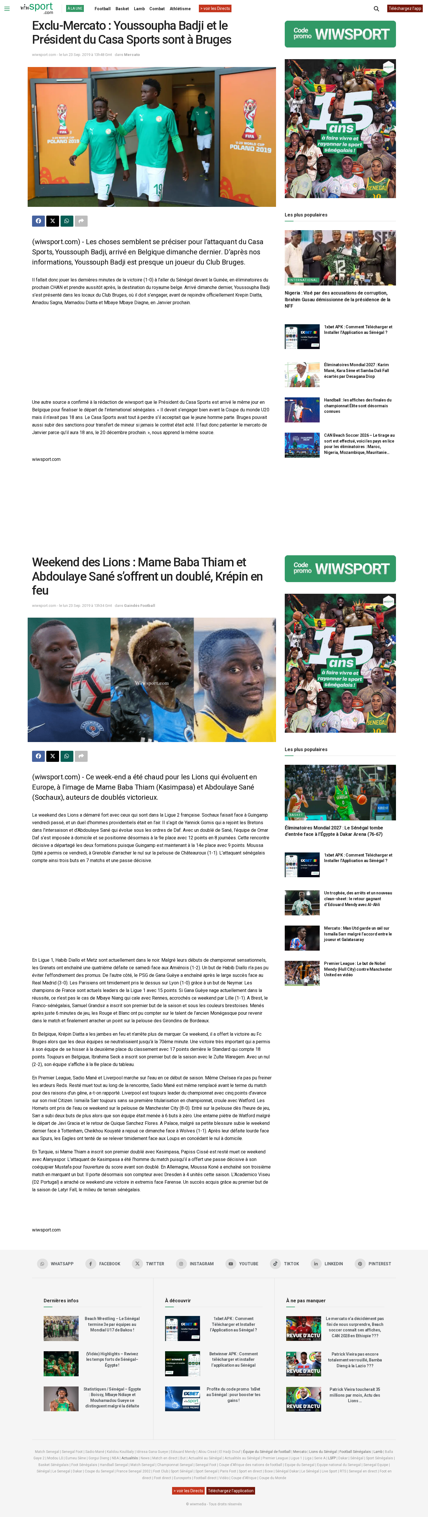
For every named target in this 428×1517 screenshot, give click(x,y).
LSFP (332, 1458)
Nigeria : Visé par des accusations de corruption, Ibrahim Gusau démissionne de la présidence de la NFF (337, 299)
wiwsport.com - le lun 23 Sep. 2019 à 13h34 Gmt (72, 605)
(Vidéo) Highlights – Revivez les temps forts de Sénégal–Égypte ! (112, 1360)
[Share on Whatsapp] (67, 221)
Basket (122, 8)
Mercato (132, 54)
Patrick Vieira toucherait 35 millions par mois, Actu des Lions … (355, 1395)
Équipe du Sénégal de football (267, 1452)
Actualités (129, 1458)
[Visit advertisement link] (340, 34)
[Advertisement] (152, 353)
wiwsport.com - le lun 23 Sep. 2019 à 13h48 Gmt (72, 54)
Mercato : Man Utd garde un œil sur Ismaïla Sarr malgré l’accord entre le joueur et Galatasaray (358, 934)
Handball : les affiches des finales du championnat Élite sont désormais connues (357, 406)
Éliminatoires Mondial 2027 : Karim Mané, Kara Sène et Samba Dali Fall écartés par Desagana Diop (356, 370)
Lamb (139, 8)
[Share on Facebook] (38, 221)
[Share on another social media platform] (81, 221)
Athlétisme (180, 8)
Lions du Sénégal (323, 1452)
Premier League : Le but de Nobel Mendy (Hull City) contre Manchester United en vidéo (358, 969)
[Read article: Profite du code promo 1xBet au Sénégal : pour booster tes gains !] (182, 1399)
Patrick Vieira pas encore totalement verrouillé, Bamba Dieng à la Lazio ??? (355, 1360)
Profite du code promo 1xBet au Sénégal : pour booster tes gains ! (233, 1395)
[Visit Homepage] (37, 9)
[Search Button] (376, 8)
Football (103, 8)
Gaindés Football (139, 605)
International (303, 280)
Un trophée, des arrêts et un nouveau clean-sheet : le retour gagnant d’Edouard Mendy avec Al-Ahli (358, 899)
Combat (157, 8)
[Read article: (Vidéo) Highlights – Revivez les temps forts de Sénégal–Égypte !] (61, 1363)
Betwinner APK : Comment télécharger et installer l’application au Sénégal (233, 1360)
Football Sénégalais (355, 1452)
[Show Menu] (7, 9)
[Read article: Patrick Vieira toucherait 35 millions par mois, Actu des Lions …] (303, 1399)
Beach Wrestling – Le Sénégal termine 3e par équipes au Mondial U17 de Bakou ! (112, 1324)
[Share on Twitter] (52, 221)
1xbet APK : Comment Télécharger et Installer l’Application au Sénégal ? (233, 1324)
